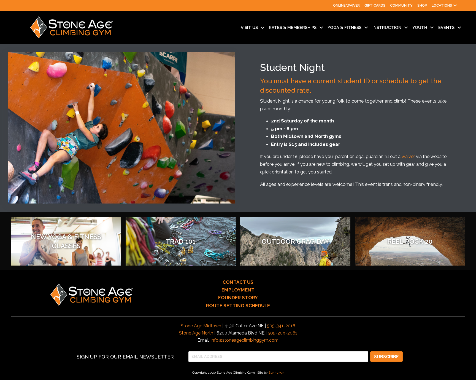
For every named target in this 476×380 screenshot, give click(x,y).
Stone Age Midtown (201, 325)
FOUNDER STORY (238, 297)
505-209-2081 (282, 333)
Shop (422, 5)
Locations (442, 5)
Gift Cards (374, 5)
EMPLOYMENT (238, 290)
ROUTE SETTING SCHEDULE (238, 305)
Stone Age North (196, 333)
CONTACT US (238, 282)
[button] (455, 5)
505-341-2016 (281, 325)
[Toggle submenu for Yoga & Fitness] (366, 27)
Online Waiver (346, 5)
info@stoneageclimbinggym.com (244, 340)
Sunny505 (276, 372)
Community (401, 5)
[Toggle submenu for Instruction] (406, 27)
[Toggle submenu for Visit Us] (262, 27)
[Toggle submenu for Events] (459, 27)
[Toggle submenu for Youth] (432, 27)
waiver (408, 156)
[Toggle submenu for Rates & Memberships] (321, 27)
